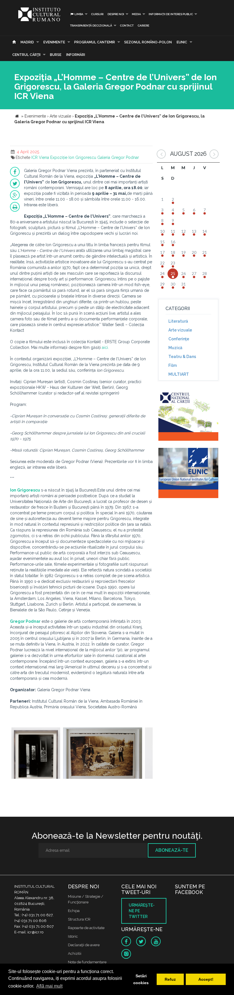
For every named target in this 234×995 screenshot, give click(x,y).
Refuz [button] (170, 979)
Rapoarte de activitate (86, 928)
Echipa (74, 911)
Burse (55, 55)
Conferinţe (178, 339)
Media (136, 14)
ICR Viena (40, 157)
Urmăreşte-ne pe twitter (142, 911)
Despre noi (116, 14)
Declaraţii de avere (84, 945)
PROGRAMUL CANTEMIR (94, 42)
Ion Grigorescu (82, 157)
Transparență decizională (91, 25)
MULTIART (178, 374)
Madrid (27, 42)
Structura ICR (79, 919)
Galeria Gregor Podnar (118, 157)
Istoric (73, 936)
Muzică (175, 347)
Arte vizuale (180, 330)
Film (172, 365)
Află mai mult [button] (49, 986)
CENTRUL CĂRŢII (26, 55)
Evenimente (54, 42)
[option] (36, 753)
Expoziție (58, 157)
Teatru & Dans (182, 356)
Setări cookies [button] (141, 979)
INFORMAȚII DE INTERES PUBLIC (171, 14)
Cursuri (97, 14)
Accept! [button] (205, 979)
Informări (75, 55)
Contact (127, 25)
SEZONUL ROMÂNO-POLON (148, 42)
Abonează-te (171, 850)
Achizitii (74, 953)
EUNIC (182, 42)
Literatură (178, 321)
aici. (105, 347)
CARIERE (143, 25)
